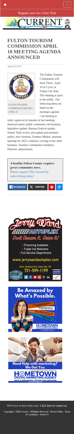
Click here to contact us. (53, 405)
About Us (44, 414)
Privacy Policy (56, 411)
